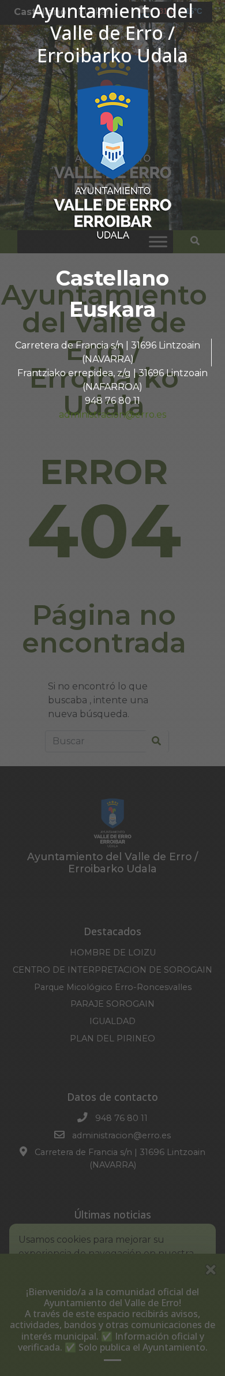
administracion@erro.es (112, 414)
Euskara (112, 309)
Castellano (112, 278)
